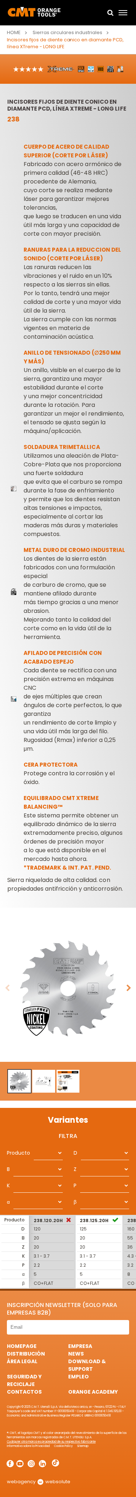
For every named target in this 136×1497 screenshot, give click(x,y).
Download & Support (87, 1365)
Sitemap (82, 1446)
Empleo (78, 1376)
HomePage (22, 1346)
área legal (22, 1361)
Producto (18, 1152)
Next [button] (128, 988)
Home (14, 32)
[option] (68, 988)
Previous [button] (7, 988)
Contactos (24, 1391)
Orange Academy (93, 1391)
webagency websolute (38, 1481)
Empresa (80, 1346)
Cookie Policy (63, 1446)
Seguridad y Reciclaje (24, 1380)
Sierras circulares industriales (67, 32)
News (76, 1353)
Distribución (26, 1353)
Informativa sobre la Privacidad (28, 1446)
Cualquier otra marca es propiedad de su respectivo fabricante (51, 1442)
